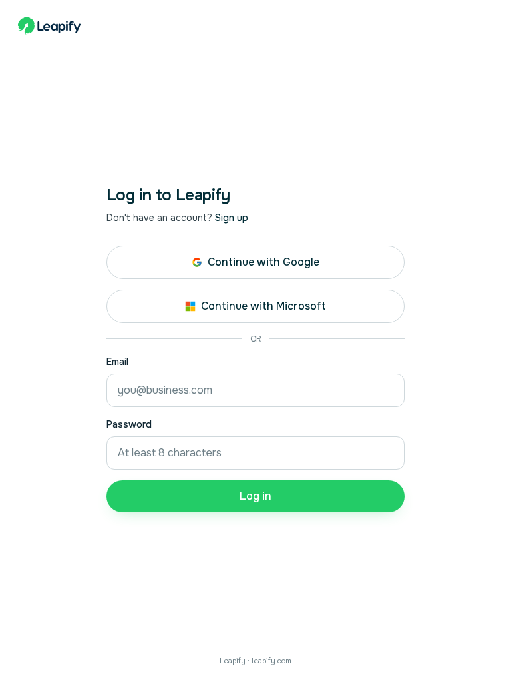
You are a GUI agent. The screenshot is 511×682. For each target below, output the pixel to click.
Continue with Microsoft (263, 306)
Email (117, 362)
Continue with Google (263, 262)
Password (129, 424)
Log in (255, 496)
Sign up (231, 218)
